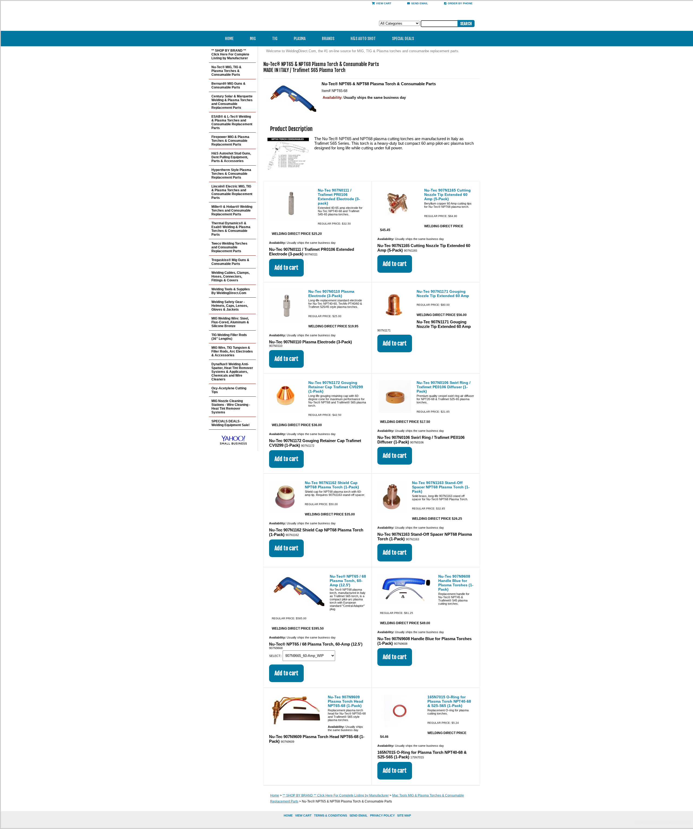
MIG (253, 38)
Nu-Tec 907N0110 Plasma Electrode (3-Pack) (331, 293)
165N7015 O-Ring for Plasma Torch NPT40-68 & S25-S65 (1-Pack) (449, 701)
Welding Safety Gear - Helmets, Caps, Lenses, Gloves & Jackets (229, 305)
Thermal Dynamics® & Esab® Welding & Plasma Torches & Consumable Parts (230, 228)
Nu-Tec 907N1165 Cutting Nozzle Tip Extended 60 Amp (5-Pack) (447, 194)
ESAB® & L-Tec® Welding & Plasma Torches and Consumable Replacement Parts (231, 122)
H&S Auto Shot (363, 38)
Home (229, 38)
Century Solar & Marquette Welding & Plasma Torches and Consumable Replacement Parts (232, 102)
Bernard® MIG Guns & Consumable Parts (228, 85)
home (288, 815)
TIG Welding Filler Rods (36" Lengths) (229, 337)
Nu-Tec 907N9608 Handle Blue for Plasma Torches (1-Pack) (455, 582)
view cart (303, 815)
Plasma (300, 38)
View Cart (383, 3)
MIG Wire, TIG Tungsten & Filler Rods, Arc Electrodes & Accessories (232, 351)
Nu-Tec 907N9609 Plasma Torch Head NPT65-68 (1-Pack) (345, 701)
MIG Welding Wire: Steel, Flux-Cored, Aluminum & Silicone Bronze (230, 322)
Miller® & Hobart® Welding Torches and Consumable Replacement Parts (231, 210)
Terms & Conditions (330, 815)
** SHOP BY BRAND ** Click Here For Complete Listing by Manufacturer (336, 795)
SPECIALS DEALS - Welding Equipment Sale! (230, 423)
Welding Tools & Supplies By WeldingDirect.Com (230, 291)
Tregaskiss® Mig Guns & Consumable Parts (230, 262)
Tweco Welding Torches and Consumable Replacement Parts (229, 247)
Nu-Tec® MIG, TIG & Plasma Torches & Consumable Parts (226, 71)
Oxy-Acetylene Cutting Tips (228, 390)
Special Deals (403, 38)
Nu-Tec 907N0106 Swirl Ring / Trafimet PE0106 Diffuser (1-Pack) (443, 386)
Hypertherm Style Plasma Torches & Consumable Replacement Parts (231, 173)
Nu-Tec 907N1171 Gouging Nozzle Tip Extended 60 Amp (443, 293)
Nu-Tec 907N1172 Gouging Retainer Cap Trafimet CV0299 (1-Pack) (335, 386)
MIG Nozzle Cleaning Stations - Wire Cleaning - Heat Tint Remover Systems (230, 406)
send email (419, 3)
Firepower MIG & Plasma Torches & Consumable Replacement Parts (230, 140)
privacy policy (382, 815)
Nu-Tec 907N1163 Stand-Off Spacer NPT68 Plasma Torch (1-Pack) (441, 487)
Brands (328, 38)
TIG (274, 38)
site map (404, 815)
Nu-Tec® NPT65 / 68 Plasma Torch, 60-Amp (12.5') (348, 580)
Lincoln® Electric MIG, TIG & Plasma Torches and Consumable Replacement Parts (231, 192)
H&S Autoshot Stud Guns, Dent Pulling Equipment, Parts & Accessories (231, 157)
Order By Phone (460, 3)
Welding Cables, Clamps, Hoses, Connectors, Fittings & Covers (230, 276)
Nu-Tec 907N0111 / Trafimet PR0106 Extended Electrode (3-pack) (339, 196)
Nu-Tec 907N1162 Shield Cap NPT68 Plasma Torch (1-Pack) (332, 485)
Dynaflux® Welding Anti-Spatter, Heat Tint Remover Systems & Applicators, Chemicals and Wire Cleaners (232, 371)
